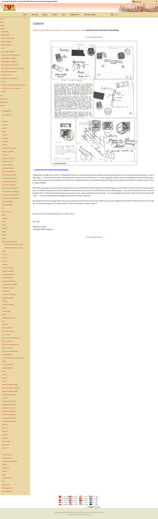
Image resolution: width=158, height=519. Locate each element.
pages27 (5, 435)
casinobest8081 (7, 278)
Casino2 (4, 258)
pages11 (5, 431)
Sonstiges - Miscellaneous (9, 78)
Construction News (8, 304)
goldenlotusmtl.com (8, 318)
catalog (4, 301)
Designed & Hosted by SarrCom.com (79, 515)
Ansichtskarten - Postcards (9, 65)
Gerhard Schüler (6, 45)
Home (25, 15)
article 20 (5, 138)
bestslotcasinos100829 (9, 188)
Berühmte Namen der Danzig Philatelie (13, 85)
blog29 (4, 235)
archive (4, 128)
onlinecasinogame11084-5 (10, 388)
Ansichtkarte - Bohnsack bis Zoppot (12, 68)
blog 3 (4, 225)
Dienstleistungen (90, 15)
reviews (4, 448)
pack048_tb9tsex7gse (9, 418)
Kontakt (54, 15)
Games (4, 308)
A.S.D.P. (3, 48)
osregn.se (5, 398)
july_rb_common (7, 348)
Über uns (35, 15)
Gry (3, 321)
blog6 (4, 238)
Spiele (4, 471)
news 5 (4, 381)
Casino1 (4, 254)
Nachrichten (4, 99)
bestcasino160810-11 (9, 171)
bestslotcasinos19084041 (10, 198)
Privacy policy (84, 512)
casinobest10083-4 (8, 268)
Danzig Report (5, 35)
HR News (5, 324)
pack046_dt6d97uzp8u (9, 405)
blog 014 (5, 218)
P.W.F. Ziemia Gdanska (8, 38)
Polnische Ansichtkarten (9, 72)
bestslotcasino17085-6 (9, 181)
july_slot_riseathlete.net (10, 351)
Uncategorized (7, 488)
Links (63, 15)
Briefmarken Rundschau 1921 (13, 248)
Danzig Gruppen (6, 42)
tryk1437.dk (6, 485)
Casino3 (4, 261)
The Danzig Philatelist (8, 52)
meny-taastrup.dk (8, 364)
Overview (98, 37)
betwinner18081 (7, 205)
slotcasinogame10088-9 (9, 461)
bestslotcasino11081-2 (9, 175)
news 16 (4, 374)
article (4, 131)
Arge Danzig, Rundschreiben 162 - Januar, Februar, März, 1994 (61, 30)
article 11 (5, 135)
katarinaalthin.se (7, 354)
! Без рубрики (6, 115)
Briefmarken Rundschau (9, 242)
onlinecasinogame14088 (10, 391)
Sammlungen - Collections (9, 62)
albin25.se (5, 121)
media (4, 361)
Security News (6, 455)
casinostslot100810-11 (9, 294)
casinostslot (6, 291)
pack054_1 (5, 425)
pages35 (5, 438)
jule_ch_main (6, 334)
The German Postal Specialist (10, 55)
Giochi (4, 314)
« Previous (90, 37)
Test (3, 481)
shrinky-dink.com (7, 458)
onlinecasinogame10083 (10, 385)
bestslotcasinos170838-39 (10, 195)
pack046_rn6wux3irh (8, 408)
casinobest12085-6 (8, 271)
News (4, 371)
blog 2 (4, 222)
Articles (3, 82)
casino (4, 251)
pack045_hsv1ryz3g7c (9, 401)
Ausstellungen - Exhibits (8, 58)
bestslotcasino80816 (9, 185)
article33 (5, 141)
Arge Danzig (5, 32)
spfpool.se (5, 468)
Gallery (35, 30)
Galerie (44, 15)
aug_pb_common (7, 151)
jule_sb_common (7, 341)
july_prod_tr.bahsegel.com (10, 344)
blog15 (4, 232)
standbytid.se (6, 478)
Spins (4, 475)
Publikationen (74, 15)
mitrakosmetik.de (8, 368)
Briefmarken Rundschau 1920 (13, 244)
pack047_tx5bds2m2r (9, 415)
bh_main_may (6, 212)
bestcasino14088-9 (8, 168)
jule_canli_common (8, 331)
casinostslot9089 (7, 298)
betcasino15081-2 (8, 201)
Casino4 (4, 264)
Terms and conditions (97, 512)
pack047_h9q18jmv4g (9, 411)
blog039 (4, 228)
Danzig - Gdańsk (6, 75)
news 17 (4, 378)
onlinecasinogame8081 (9, 395)
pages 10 (5, 428)
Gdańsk (3, 92)
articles (4, 145)
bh (3, 208)
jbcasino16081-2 (7, 328)
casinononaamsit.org (9, 281)
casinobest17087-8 (8, 274)
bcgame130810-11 (8, 165)
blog (3, 215)
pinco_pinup (6, 441)
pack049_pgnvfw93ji (8, 421)
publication (5, 445)
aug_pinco (5, 155)
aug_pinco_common (8, 158)
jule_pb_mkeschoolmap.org (11, 338)
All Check (5, 125)
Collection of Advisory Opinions (11, 88)
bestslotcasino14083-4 (9, 178)
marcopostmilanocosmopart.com (13, 358)
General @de (6, 311)
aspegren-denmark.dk (9, 148)
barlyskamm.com (7, 161)
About (2, 22)
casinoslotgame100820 (9, 284)
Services (3, 105)
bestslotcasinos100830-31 (10, 191)
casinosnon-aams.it (8, 288)
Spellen (4, 465)
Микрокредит (7, 491)
